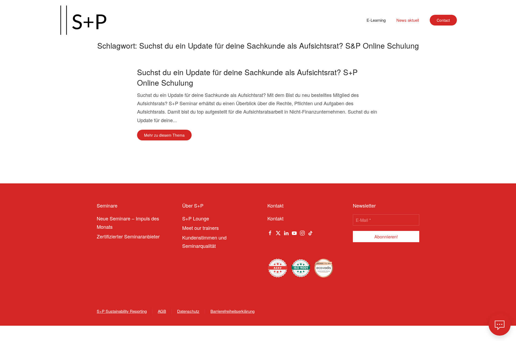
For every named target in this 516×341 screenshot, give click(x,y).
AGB (162, 311)
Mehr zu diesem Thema (164, 135)
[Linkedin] (286, 231)
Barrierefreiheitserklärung (232, 311)
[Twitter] (278, 231)
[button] (500, 325)
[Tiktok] (310, 231)
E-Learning (376, 20)
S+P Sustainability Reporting (122, 311)
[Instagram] (302, 231)
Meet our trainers (200, 227)
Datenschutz (188, 311)
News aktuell (407, 20)
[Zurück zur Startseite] (83, 20)
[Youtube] (294, 231)
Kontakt (275, 218)
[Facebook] (270, 231)
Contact (443, 20)
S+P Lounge (195, 218)
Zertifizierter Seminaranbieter (128, 236)
